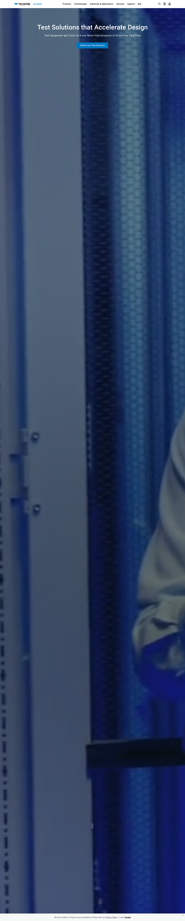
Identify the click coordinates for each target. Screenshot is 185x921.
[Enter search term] (159, 4)
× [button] (183, 915)
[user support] (169, 4)
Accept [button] (128, 917)
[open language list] (164, 4)
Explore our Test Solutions (92, 45)
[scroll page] (92, 826)
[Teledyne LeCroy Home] (28, 4)
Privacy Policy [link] (111, 917)
